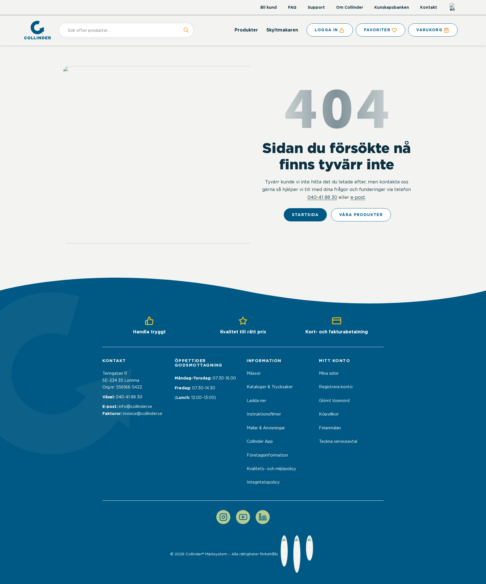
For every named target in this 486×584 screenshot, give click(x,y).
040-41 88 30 (322, 197)
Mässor (254, 373)
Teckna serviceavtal (338, 441)
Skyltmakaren (282, 30)
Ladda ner (256, 400)
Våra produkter (361, 214)
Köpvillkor (329, 414)
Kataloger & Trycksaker (270, 386)
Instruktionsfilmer (264, 414)
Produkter (246, 30)
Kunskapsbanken (391, 7)
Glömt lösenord (334, 400)
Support (316, 7)
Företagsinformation (267, 455)
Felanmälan (330, 427)
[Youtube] (243, 517)
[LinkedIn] (263, 517)
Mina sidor (329, 373)
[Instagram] (223, 517)
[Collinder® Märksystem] (40, 30)
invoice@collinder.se (142, 413)
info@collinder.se (135, 406)
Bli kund (268, 7)
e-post (357, 197)
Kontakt (428, 7)
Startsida (305, 214)
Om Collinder (349, 7)
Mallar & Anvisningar (266, 427)
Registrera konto (336, 386)
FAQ (292, 7)
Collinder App (260, 441)
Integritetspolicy (263, 482)
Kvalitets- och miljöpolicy (271, 468)
